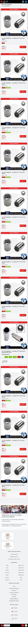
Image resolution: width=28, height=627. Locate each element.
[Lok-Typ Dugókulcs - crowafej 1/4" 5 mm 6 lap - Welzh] (14, 425)
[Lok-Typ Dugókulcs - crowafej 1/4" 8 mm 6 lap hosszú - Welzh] (14, 336)
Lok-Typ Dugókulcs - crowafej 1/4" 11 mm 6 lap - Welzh (14, 217)
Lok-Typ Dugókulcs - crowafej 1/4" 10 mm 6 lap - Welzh (14, 83)
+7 (22, 357)
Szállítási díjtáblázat (14, 598)
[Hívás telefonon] (26, 1)
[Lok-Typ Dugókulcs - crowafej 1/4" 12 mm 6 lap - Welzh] (14, 247)
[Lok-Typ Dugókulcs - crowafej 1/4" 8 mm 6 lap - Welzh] (14, 23)
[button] (2, 625)
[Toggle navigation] (2, 2)
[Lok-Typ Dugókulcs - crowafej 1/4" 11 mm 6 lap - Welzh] (14, 202)
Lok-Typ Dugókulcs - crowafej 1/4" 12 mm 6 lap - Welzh (14, 262)
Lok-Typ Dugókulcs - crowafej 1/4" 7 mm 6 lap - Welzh (13, 173)
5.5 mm (14, 357)
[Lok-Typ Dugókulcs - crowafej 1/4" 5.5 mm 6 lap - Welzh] (14, 381)
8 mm (19, 357)
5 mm (10, 357)
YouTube (16, 611)
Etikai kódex (14, 594)
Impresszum (14, 590)
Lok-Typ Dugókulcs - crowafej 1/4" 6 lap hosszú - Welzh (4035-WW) (14, 352)
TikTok (15, 618)
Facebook (16, 608)
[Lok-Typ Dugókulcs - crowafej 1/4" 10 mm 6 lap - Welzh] (14, 68)
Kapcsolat (14, 596)
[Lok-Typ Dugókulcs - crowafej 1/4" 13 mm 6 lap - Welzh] (14, 113)
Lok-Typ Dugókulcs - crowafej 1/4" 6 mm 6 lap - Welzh (13, 485)
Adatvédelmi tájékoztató (14, 588)
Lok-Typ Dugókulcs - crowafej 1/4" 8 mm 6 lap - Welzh (13, 39)
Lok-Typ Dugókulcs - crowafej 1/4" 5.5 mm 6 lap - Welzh (14, 396)
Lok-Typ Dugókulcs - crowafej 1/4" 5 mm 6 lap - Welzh (13, 441)
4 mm (6, 357)
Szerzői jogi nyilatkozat (14, 592)
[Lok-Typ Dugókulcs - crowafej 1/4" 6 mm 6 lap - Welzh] (14, 470)
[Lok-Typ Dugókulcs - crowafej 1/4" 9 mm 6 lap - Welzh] (14, 291)
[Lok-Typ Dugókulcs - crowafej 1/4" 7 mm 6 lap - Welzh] (14, 157)
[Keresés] (23, 1)
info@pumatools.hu (14, 556)
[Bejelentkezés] (26, 625)
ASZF (14, 586)
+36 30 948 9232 (14, 554)
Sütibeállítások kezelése (14, 600)
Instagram (15, 615)
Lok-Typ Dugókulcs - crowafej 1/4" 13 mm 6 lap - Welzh (14, 128)
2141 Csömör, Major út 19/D (14, 559)
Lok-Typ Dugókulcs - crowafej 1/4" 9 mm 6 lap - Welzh (13, 307)
